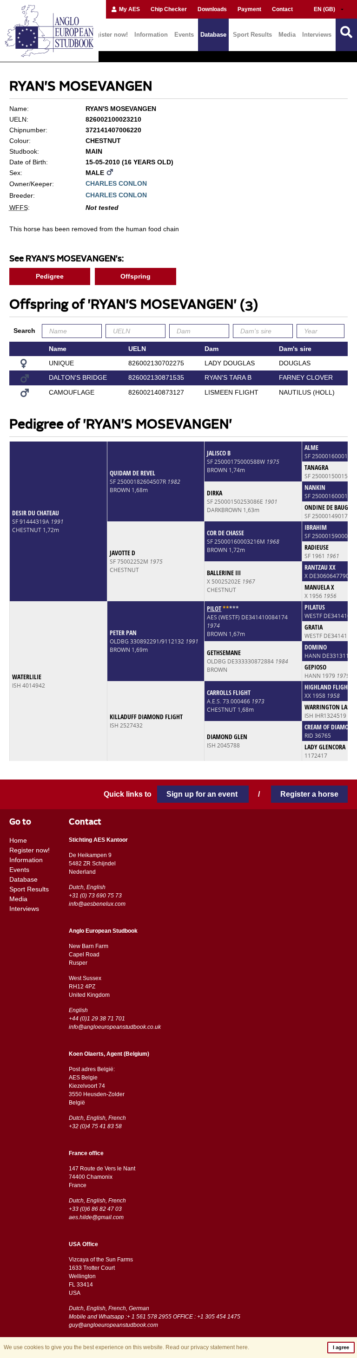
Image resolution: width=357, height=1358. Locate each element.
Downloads (212, 9)
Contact (282, 9)
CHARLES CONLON (116, 183)
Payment (249, 9)
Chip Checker (169, 9)
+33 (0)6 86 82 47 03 (95, 1209)
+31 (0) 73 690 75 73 (95, 895)
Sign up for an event (202, 794)
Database (213, 34)
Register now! (108, 34)
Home (18, 840)
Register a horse (309, 794)
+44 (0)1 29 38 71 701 (97, 1018)
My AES (129, 9)
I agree (341, 1347)
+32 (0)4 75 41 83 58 (95, 1126)
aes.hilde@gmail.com (96, 1217)
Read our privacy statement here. (207, 1347)
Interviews (316, 34)
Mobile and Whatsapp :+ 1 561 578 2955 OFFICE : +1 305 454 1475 (154, 1316)
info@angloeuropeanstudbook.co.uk (115, 1027)
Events (184, 34)
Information (151, 34)
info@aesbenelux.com (97, 904)
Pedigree (50, 276)
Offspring (135, 276)
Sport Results (252, 34)
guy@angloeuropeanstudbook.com (113, 1325)
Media (287, 34)
